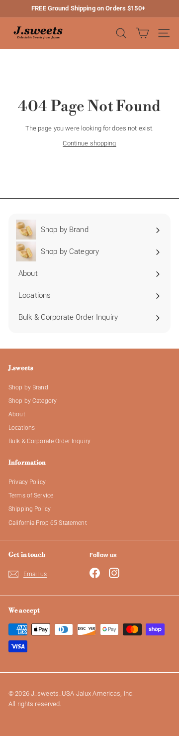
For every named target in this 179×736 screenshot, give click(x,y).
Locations (21, 427)
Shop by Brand (28, 387)
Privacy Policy (27, 482)
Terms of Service (30, 495)
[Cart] (142, 33)
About (16, 414)
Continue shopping (89, 143)
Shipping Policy (29, 508)
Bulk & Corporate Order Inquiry (49, 441)
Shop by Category (32, 400)
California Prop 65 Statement (47, 522)
